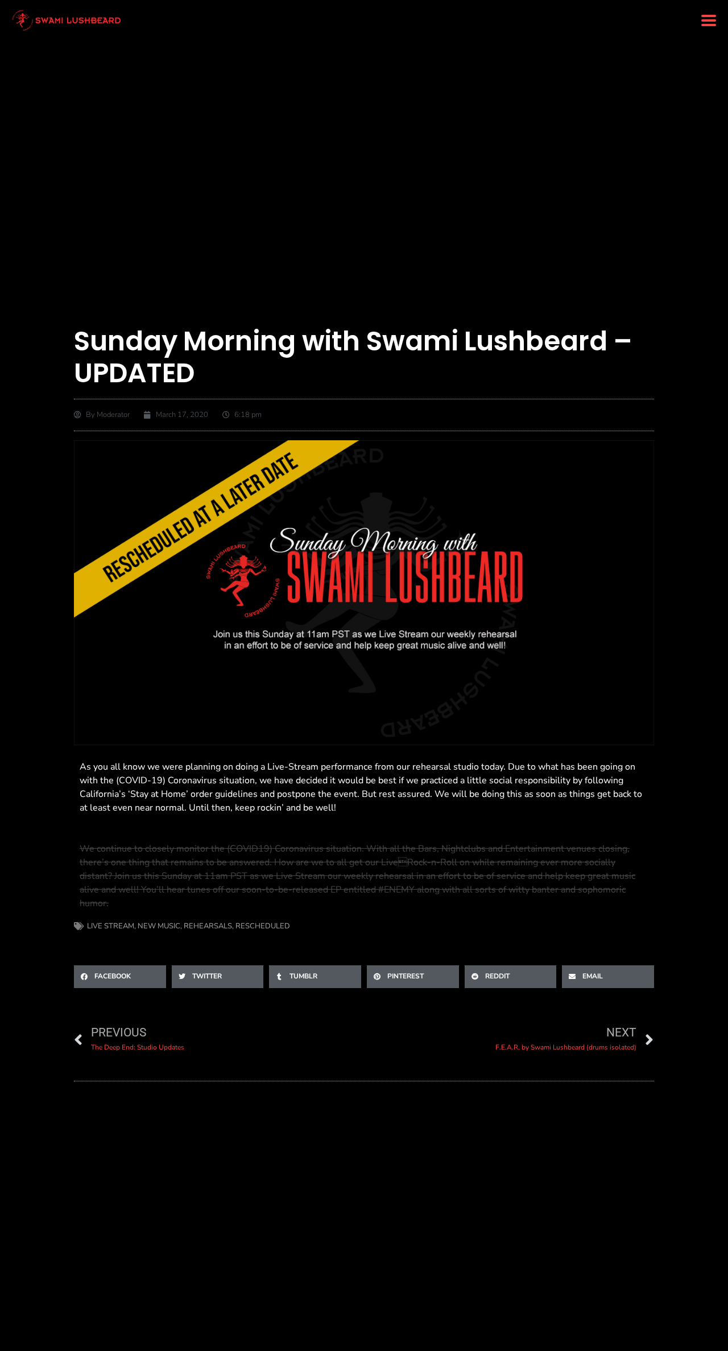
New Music (159, 926)
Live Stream (110, 926)
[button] (708, 20)
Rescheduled (262, 926)
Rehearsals (208, 926)
